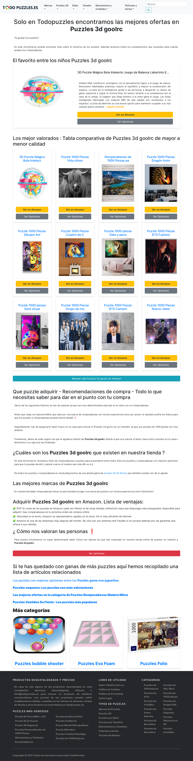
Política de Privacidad (111, 693)
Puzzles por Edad (108, 717)
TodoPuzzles (77, 755)
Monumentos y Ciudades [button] (104, 7)
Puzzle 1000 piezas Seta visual (32, 307)
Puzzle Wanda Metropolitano (72, 725)
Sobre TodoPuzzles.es (111, 685)
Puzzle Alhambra (65, 729)
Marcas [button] (48, 5)
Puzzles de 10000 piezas (70, 738)
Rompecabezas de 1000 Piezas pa (118, 158)
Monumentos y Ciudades (29, 737)
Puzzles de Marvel (66, 720)
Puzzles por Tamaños (111, 722)
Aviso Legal (105, 698)
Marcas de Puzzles (109, 709)
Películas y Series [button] (131, 7)
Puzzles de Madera (109, 735)
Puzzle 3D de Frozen (26, 720)
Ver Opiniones (125, 121)
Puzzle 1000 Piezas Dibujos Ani (32, 233)
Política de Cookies (109, 689)
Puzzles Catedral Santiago (71, 734)
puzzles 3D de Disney (116, 473)
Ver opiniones (96, 553)
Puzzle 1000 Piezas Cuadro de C (75, 233)
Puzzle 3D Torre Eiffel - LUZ (30, 716)
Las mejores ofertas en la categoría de (70, 595)
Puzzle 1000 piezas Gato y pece (118, 233)
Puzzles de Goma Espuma (150, 713)
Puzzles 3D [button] (62, 5)
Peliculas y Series (109, 731)
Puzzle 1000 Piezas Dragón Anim (161, 158)
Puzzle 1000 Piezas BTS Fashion (161, 233)
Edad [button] (75, 5)
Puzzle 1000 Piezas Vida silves (75, 158)
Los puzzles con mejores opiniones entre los (66, 580)
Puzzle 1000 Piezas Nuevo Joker (161, 307)
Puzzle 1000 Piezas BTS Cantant (118, 307)
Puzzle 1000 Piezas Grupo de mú (75, 307)
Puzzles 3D (105, 713)
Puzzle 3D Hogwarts (26, 725)
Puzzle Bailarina (24, 742)
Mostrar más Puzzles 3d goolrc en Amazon (96, 378)
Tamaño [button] (86, 5)
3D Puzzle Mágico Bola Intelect (32, 158)
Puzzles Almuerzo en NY (170, 721)
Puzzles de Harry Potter (69, 716)
